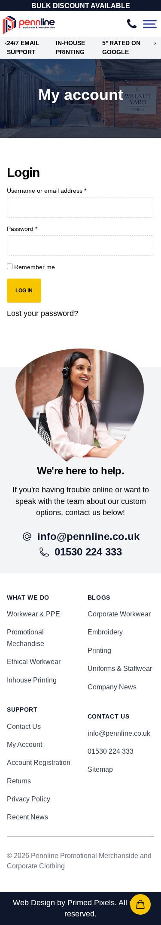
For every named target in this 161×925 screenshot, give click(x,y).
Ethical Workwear (34, 661)
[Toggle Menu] (150, 24)
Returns (19, 781)
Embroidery (105, 632)
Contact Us (24, 726)
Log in (24, 291)
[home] (80, 405)
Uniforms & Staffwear (120, 668)
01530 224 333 (111, 751)
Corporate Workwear (119, 614)
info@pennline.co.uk (119, 733)
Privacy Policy (28, 799)
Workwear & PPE (33, 614)
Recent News (27, 817)
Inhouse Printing (32, 680)
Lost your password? (42, 313)
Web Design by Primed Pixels (64, 902)
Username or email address (46, 190)
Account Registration (38, 762)
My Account (24, 744)
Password (22, 228)
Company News (112, 687)
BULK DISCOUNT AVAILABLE (80, 5)
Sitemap (100, 769)
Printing (99, 650)
